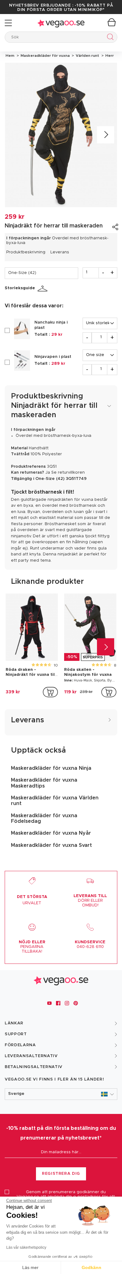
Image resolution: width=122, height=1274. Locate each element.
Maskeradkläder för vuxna (45, 55)
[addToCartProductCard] (50, 692)
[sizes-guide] (43, 288)
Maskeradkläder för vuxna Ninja (51, 768)
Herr (109, 55)
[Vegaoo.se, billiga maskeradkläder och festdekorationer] (61, 23)
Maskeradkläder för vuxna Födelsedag (44, 818)
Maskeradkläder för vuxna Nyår (51, 833)
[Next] (105, 135)
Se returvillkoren (68, 473)
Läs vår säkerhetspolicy (26, 1247)
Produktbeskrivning (25, 252)
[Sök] (109, 38)
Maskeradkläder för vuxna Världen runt (55, 800)
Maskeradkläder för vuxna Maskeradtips (44, 783)
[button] (61, 1094)
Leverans (59, 252)
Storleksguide (20, 288)
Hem (10, 55)
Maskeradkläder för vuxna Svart (51, 845)
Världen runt (87, 55)
